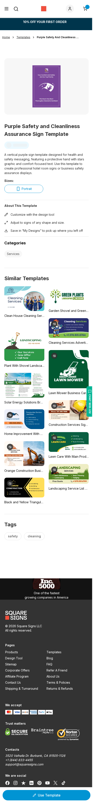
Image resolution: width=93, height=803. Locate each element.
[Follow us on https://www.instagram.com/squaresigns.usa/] (15, 783)
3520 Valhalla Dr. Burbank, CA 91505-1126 (35, 755)
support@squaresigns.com (24, 764)
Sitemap (11, 664)
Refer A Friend (56, 670)
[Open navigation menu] (6, 8)
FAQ (49, 664)
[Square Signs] (43, 8)
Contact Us (13, 682)
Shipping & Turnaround (21, 688)
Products (11, 652)
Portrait (27, 189)
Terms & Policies (58, 682)
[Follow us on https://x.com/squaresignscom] (55, 783)
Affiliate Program (17, 676)
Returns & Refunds (59, 688)
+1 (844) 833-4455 (19, 760)
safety (13, 536)
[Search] (16, 9)
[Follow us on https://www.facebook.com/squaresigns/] (7, 783)
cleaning (34, 536)
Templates (53, 652)
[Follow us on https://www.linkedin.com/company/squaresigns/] (31, 783)
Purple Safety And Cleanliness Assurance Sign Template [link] (58, 37)
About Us (52, 676)
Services (13, 254)
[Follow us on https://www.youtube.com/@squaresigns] (47, 783)
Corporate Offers (17, 670)
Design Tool (13, 658)
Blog (49, 658)
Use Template (49, 795)
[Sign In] (70, 8)
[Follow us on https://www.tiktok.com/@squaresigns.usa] (63, 783)
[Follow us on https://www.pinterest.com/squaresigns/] (39, 783)
